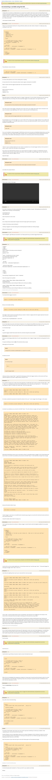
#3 (49, 95)
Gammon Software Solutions (6, 1)
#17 (49, 651)
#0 (49, 10)
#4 (49, 158)
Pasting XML (37, 60)
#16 (49, 636)
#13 (49, 522)
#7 (49, 232)
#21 (49, 765)
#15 (49, 628)
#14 (49, 570)
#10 (49, 321)
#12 (49, 380)
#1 (49, 23)
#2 (49, 77)
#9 (49, 292)
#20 (49, 728)
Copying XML (17, 239)
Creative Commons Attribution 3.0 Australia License (19, 777)
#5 (49, 179)
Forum (13, 1)
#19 (49, 697)
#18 (49, 683)
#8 (49, 244)
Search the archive (43, 3)
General (21, 1)
